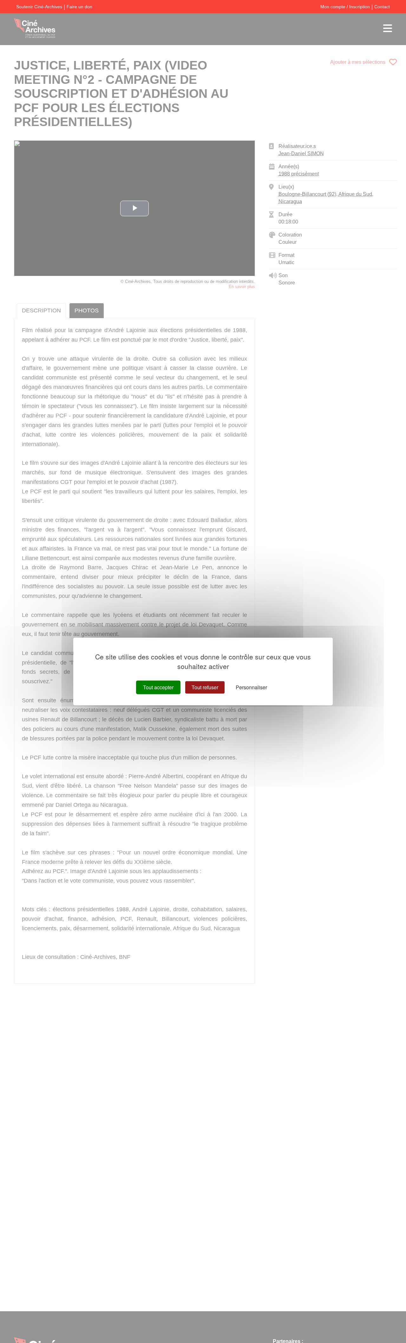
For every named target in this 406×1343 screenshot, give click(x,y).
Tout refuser (205, 687)
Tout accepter (158, 687)
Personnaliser (251, 687)
